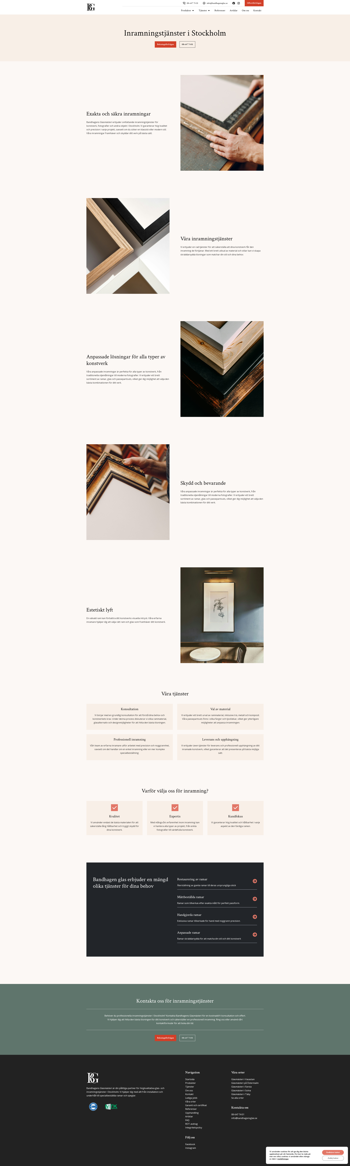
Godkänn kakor (333, 1152)
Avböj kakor (333, 1158)
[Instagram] (238, 3)
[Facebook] (233, 3)
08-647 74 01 (192, 3)
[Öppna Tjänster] (209, 10)
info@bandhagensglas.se (217, 3)
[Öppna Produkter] (193, 10)
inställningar (282, 1159)
